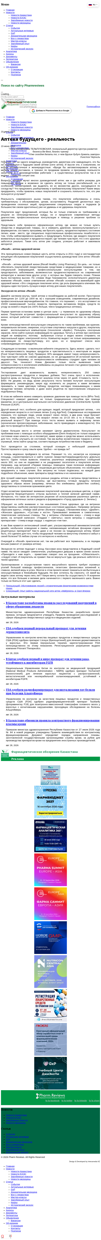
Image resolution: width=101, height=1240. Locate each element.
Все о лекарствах (20, 38)
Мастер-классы (19, 41)
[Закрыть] (2, 92)
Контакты (15, 72)
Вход (97, 107)
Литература (12, 59)
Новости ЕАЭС (18, 18)
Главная (10, 10)
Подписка (16, 74)
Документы (11, 56)
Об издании (12, 67)
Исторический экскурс (22, 49)
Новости (10, 12)
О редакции (17, 69)
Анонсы (10, 54)
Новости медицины (21, 23)
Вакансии (16, 64)
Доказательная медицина (24, 36)
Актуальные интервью (22, 30)
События (15, 28)
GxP (13, 33)
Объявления (12, 62)
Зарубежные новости (22, 20)
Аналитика (11, 51)
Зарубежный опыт (20, 43)
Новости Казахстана (21, 15)
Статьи (9, 25)
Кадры (14, 46)
